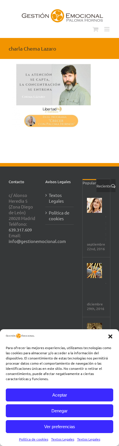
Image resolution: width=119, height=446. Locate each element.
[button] (110, 336)
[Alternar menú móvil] (107, 29)
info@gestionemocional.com (37, 241)
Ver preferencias (59, 426)
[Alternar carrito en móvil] (95, 29)
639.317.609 (20, 229)
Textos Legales (62, 439)
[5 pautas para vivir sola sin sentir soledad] (94, 205)
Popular (89, 182)
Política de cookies (33, 439)
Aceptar (59, 395)
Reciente (103, 185)
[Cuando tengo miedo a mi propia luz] (94, 270)
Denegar (59, 410)
